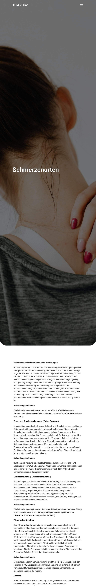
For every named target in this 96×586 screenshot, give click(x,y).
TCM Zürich (20, 5)
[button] (81, 5)
